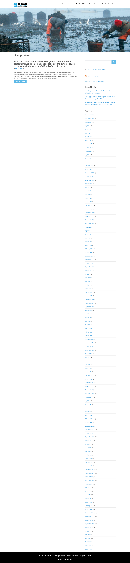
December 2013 (89, 426)
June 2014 (88, 404)
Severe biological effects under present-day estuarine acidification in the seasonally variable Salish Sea (100, 103)
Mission (64, 4)
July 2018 (87, 231)
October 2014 (89, 390)
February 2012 (89, 505)
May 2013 (88, 451)
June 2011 (88, 534)
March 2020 (88, 162)
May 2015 (88, 364)
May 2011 (88, 538)
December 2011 (89, 513)
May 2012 (88, 495)
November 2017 (89, 259)
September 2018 (89, 223)
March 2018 (88, 245)
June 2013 (88, 448)
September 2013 (89, 437)
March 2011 (88, 545)
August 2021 (88, 122)
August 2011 (88, 527)
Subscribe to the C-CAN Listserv (96, 81)
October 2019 (89, 176)
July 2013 (87, 444)
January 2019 (89, 209)
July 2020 (87, 155)
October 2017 (89, 263)
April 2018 (88, 241)
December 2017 (89, 256)
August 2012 (88, 484)
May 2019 (88, 194)
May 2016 (88, 321)
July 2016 (87, 314)
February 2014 (89, 419)
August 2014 (88, 397)
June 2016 (88, 317)
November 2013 (89, 430)
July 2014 (87, 401)
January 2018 (89, 252)
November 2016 (89, 303)
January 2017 (89, 296)
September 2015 (89, 350)
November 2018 (89, 216)
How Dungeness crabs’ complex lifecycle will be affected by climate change (98, 92)
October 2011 (89, 520)
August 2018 (88, 227)
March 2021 (88, 140)
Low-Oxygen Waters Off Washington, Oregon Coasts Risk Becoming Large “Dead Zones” (100, 98)
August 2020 (88, 151)
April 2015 (88, 368)
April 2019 (88, 198)
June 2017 (88, 278)
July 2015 (87, 357)
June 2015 (88, 361)
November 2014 (89, 386)
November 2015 (89, 343)
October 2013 (89, 433)
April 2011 (88, 542)
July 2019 (87, 187)
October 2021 (89, 115)
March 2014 (88, 415)
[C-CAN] (20, 5)
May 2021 (88, 133)
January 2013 (89, 466)
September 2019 (89, 180)
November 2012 (89, 473)
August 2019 (88, 184)
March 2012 (88, 502)
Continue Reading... (20, 81)
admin (26, 68)
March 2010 (88, 549)
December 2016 (89, 299)
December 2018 (89, 212)
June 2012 (88, 491)
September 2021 (89, 118)
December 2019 (89, 173)
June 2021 (88, 129)
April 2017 (88, 285)
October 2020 (89, 147)
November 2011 (89, 516)
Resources (97, 4)
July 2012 (87, 487)
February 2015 (89, 375)
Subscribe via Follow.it (93, 76)
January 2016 (89, 336)
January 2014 (89, 422)
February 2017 (89, 292)
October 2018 (89, 220)
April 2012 (88, 498)
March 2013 (88, 458)
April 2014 (88, 411)
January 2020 (89, 169)
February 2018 (89, 249)
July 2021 (87, 126)
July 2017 (87, 274)
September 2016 (89, 306)
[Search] (114, 62)
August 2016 (88, 310)
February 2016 (89, 332)
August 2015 (88, 354)
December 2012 (89, 469)
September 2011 (89, 524)
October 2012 (89, 477)
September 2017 (89, 267)
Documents (71, 4)
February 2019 (89, 205)
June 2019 (88, 191)
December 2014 (89, 383)
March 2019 (88, 202)
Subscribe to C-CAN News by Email (96, 69)
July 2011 (87, 531)
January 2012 (89, 509)
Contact (110, 4)
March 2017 (88, 288)
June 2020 (88, 158)
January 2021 (89, 144)
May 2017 (88, 281)
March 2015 (88, 372)
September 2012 (89, 480)
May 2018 (88, 238)
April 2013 (88, 455)
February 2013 (89, 462)
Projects (104, 4)
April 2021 (88, 137)
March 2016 (88, 328)
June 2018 (88, 234)
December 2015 (89, 339)
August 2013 (88, 440)
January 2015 (89, 379)
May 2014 (88, 408)
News (90, 4)
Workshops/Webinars (81, 4)
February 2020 (89, 165)
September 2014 (89, 393)
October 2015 (89, 346)
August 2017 (88, 270)
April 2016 (88, 325)
